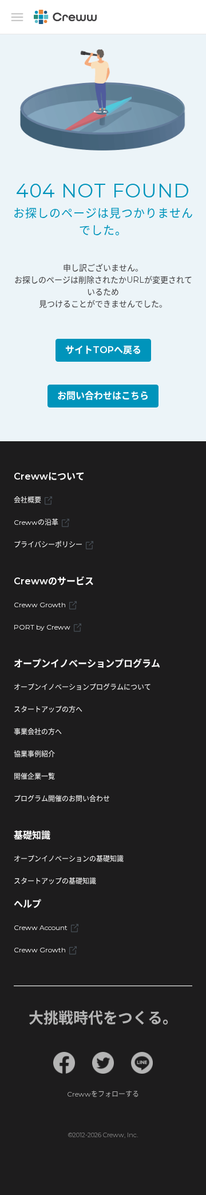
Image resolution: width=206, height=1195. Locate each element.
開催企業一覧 (34, 776)
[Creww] (65, 17)
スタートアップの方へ (48, 709)
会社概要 (27, 500)
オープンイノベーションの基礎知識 (69, 858)
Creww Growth (40, 604)
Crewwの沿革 (36, 522)
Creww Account (41, 927)
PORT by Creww (42, 627)
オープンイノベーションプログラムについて (82, 687)
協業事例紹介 (34, 754)
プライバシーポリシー (48, 544)
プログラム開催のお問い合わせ (62, 798)
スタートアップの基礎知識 (55, 881)
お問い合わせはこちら (103, 395)
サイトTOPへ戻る (103, 350)
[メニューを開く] (17, 17)
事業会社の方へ (38, 731)
